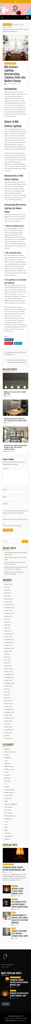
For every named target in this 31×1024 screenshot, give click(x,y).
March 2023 (7, 700)
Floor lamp (7, 781)
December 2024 (9, 639)
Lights (6, 801)
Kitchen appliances (10, 63)
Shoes (6, 821)
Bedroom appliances (10, 752)
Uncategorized (8, 836)
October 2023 (8, 680)
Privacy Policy (5, 967)
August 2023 (8, 686)
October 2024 (8, 645)
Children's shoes (9, 769)
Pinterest (9, 343)
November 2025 (9, 607)
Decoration (7, 778)
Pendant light (8, 819)
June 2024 (7, 657)
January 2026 (8, 602)
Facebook (9, 339)
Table (6, 830)
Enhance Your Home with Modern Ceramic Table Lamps (20, 933)
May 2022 (7, 724)
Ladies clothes (8, 795)
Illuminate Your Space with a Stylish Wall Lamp (15, 393)
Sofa (5, 824)
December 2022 (9, 709)
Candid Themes (20, 1020)
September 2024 (9, 648)
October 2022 (8, 715)
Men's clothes (8, 807)
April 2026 (7, 596)
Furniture (6, 787)
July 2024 (7, 654)
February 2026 (8, 599)
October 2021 (8, 732)
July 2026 (7, 587)
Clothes (6, 772)
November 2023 (9, 677)
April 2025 (7, 628)
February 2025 (8, 634)
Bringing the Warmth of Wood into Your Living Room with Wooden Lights (15, 419)
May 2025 (7, 625)
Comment (6, 468)
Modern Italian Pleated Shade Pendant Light (17, 891)
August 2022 (8, 721)
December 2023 (9, 674)
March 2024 (7, 666)
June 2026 (7, 590)
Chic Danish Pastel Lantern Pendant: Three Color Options (20, 904)
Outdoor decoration (9, 816)
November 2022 (9, 712)
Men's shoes (8, 810)
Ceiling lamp (7, 757)
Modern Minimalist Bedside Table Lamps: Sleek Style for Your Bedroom (20, 919)
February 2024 (8, 668)
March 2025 (7, 631)
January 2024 (8, 671)
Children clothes (8, 766)
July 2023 (7, 689)
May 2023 (7, 695)
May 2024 (7, 660)
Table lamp (7, 833)
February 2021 (8, 738)
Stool (5, 827)
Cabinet (6, 755)
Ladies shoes (8, 798)
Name (5, 489)
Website (5, 504)
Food (5, 784)
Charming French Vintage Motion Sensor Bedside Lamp (14, 868)
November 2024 (9, 642)
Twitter (18, 339)
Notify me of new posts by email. (12, 525)
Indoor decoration (9, 789)
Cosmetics (7, 775)
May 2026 (7, 593)
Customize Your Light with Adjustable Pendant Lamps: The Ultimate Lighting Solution (15, 447)
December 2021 (9, 729)
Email (5, 496)
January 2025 (8, 636)
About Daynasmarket (7, 964)
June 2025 (7, 622)
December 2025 (9, 605)
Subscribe (6, 1004)
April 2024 (7, 663)
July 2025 (7, 619)
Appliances (7, 749)
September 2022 (9, 718)
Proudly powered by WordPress (13, 1018)
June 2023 (7, 692)
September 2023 (9, 683)
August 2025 (8, 616)
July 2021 (7, 735)
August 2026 (8, 584)
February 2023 (8, 703)
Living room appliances (10, 804)
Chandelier (7, 763)
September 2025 (9, 613)
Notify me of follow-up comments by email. (15, 519)
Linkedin (18, 343)
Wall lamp (7, 839)
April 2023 (7, 698)
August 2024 (8, 651)
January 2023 (8, 706)
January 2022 (8, 727)
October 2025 (8, 610)
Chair (5, 760)
